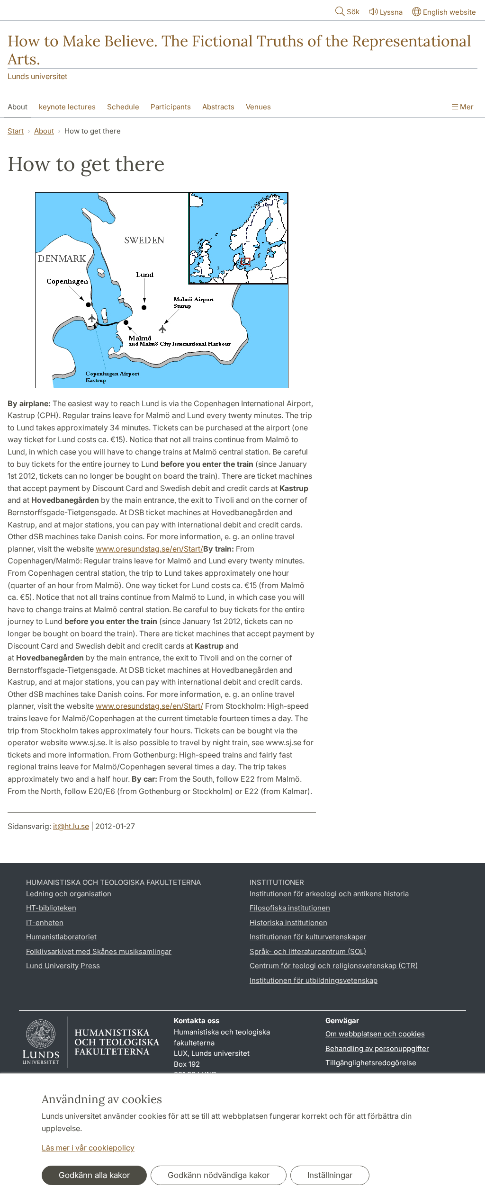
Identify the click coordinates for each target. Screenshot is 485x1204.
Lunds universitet (37, 76)
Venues (258, 106)
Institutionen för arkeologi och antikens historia (329, 893)
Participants (171, 106)
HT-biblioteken (51, 907)
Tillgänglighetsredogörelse (370, 1062)
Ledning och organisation (68, 893)
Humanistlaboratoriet (61, 936)
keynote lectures (67, 106)
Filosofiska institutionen (290, 907)
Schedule (123, 106)
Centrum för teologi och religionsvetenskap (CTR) (334, 965)
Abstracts (218, 106)
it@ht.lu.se (71, 826)
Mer (466, 106)
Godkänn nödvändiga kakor (218, 1175)
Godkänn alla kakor (94, 1175)
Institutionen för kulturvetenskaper (308, 936)
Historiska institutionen (288, 922)
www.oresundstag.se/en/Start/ (149, 548)
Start (16, 130)
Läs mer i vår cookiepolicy (88, 1147)
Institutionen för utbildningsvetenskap (313, 980)
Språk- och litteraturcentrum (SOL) (308, 951)
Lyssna (391, 12)
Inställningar (329, 1175)
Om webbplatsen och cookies (375, 1033)
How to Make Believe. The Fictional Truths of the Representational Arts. (239, 50)
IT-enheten (44, 922)
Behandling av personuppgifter (377, 1048)
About (17, 106)
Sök (353, 11)
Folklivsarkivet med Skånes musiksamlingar (98, 951)
